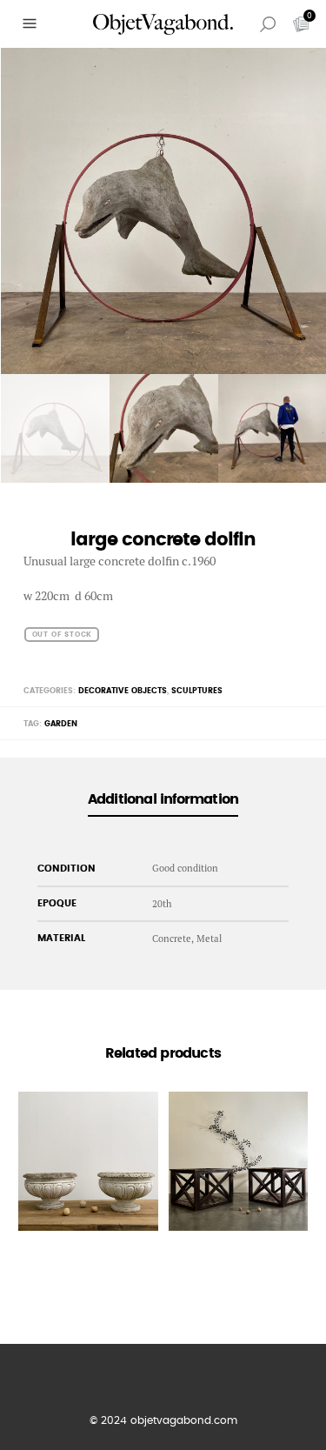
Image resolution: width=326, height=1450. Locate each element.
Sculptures (197, 691)
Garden (60, 724)
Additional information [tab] (163, 799)
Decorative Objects (122, 691)
